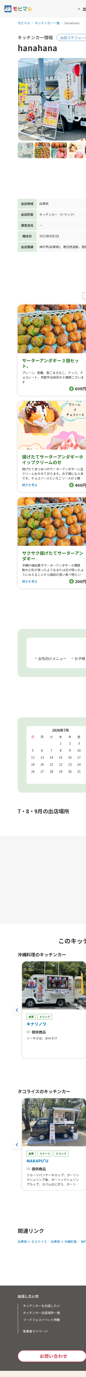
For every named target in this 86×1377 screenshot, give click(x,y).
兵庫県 (44, 203)
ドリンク (44, 1016)
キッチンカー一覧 (47, 23)
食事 (31, 1016)
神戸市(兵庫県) (49, 247)
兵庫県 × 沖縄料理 (64, 1241)
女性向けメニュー (52, 658)
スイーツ (44, 1153)
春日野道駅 (71, 247)
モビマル (24, 23)
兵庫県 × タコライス (32, 1241)
